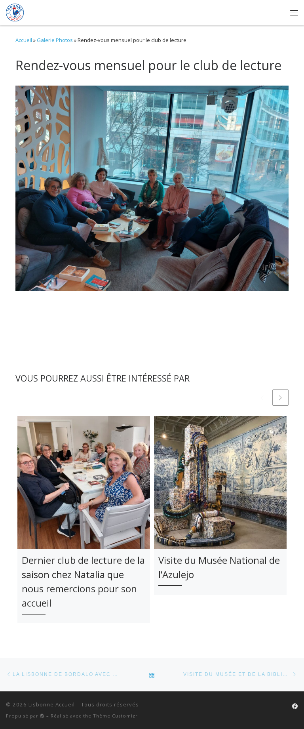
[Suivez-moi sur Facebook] (295, 706)
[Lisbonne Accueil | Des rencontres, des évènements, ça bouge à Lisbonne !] (15, 11)
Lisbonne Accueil (51, 704)
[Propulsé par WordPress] (42, 716)
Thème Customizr (115, 716)
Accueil (23, 40)
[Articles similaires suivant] (280, 397)
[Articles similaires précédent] (262, 397)
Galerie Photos (55, 40)
